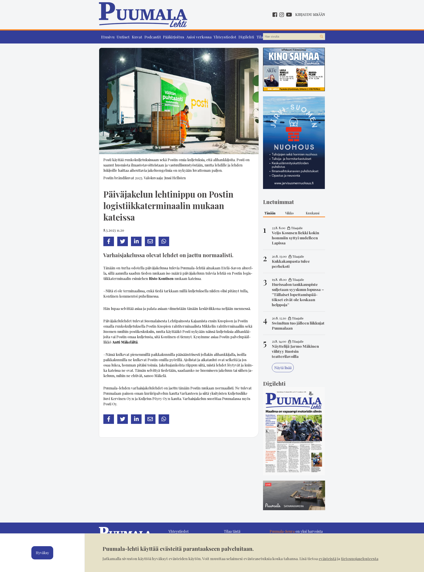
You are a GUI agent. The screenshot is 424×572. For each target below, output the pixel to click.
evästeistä (327, 558)
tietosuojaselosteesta (359, 558)
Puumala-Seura (282, 531)
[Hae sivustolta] (321, 36)
